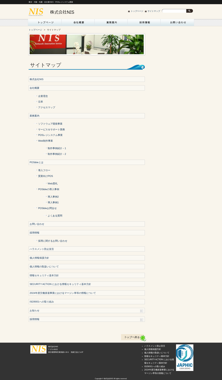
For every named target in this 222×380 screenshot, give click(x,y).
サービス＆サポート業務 (51, 129)
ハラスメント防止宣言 (42, 249)
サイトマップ (154, 11)
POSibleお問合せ (47, 208)
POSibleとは (36, 162)
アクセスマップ (46, 107)
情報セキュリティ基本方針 (44, 275)
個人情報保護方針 (39, 258)
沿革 (40, 101)
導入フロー (44, 170)
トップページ (137, 11)
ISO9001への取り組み (42, 301)
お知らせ (34, 310)
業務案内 (111, 23)
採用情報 (143, 23)
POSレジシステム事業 (50, 135)
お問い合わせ (176, 23)
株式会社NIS (36, 79)
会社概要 (78, 23)
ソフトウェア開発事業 (50, 123)
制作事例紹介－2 (57, 154)
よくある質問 (55, 215)
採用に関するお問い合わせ (52, 241)
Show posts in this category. (141, 310)
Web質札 (53, 183)
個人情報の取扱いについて (44, 266)
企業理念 (43, 96)
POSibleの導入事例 (48, 189)
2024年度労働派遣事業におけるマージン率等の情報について (63, 293)
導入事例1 (53, 202)
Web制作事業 (45, 141)
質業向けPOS (45, 176)
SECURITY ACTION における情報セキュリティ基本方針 (60, 284)
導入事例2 (53, 196)
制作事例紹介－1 (57, 148)
